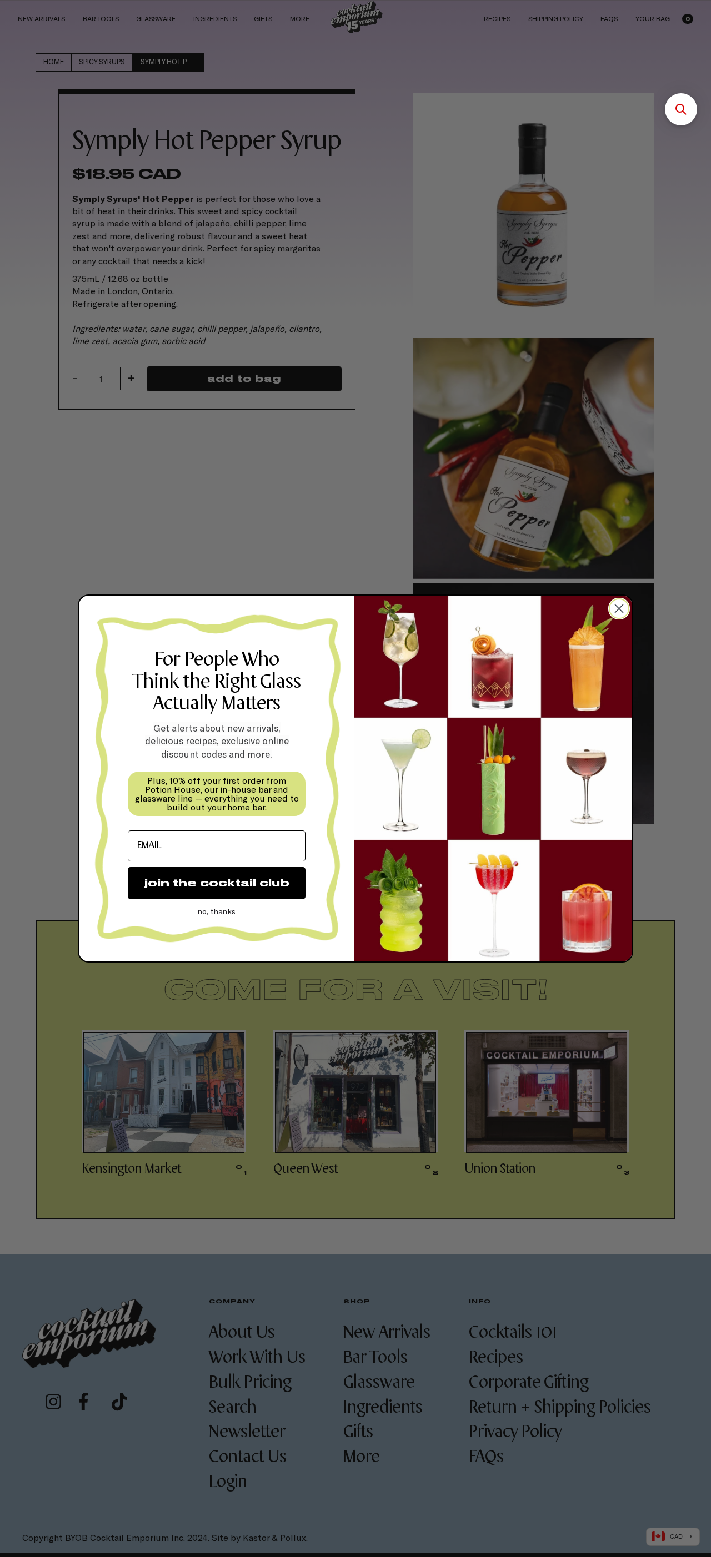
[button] (681, 109)
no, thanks (217, 911)
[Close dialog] (619, 608)
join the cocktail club (216, 882)
